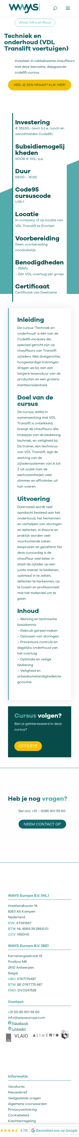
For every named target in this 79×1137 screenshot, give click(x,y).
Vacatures (16, 1086)
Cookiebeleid (18, 1115)
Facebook (19, 1023)
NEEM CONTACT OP (42, 824)
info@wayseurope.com (26, 1017)
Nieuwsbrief (17, 1092)
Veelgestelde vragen (24, 1098)
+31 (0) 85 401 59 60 (24, 1012)
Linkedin (19, 1029)
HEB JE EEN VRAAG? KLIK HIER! (40, 85)
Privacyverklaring (22, 1109)
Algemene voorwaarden (27, 1104)
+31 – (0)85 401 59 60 (49, 811)
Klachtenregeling (22, 1121)
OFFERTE (28, 746)
